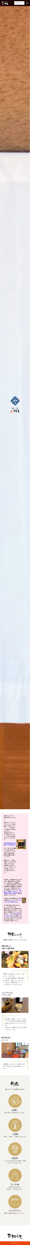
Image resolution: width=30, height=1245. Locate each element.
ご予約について (19, 3)
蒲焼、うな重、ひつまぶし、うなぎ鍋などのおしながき (13, 891)
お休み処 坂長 (8, 843)
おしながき (17, 913)
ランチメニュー (8, 915)
